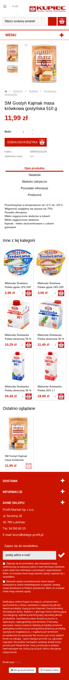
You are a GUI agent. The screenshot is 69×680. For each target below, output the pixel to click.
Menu (11, 35)
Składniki (35, 175)
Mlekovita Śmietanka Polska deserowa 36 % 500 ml (51, 338)
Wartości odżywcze (34, 181)
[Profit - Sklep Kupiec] (47, 8)
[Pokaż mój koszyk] (62, 21)
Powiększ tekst (50, 670)
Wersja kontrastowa (23, 670)
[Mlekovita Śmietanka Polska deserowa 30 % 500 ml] (18, 314)
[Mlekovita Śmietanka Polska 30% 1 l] (51, 366)
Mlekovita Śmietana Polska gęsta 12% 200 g (18, 287)
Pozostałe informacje (34, 188)
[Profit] (13, 8)
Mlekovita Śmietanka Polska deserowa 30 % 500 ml (18, 338)
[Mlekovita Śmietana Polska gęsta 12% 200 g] (18, 263)
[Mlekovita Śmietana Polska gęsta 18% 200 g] (51, 263)
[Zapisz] (61, 555)
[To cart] (29, 293)
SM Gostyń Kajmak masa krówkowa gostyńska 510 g (16, 460)
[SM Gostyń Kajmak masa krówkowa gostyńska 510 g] (12, 53)
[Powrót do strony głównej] (6, 91)
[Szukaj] (52, 21)
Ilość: (8, 131)
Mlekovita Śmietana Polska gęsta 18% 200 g (50, 287)
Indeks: (9, 151)
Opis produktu (34, 168)
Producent (34, 194)
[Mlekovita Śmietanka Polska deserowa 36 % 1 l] (18, 366)
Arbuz (18, 662)
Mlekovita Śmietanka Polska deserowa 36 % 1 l (18, 390)
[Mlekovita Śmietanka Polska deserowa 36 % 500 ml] (51, 314)
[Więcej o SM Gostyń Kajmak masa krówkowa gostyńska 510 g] (18, 433)
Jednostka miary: (14, 156)
